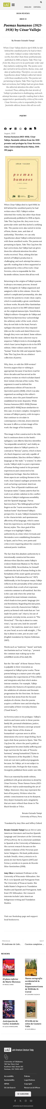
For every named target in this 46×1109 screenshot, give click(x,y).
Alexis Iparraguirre (11, 1026)
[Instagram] (26, 1101)
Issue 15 (23, 19)
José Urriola (31, 1029)
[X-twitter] (20, 1101)
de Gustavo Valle (33, 1024)
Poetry (23, 116)
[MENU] (15, 4)
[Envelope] (31, 1101)
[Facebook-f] (15, 1101)
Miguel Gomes (9, 984)
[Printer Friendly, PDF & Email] (35, 129)
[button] (41, 2)
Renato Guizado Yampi (24, 40)
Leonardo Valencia (33, 994)
